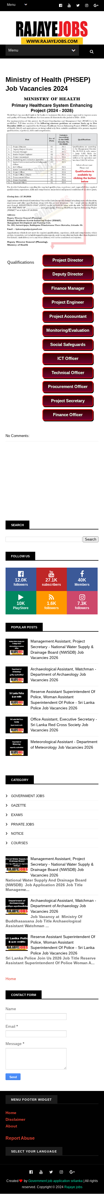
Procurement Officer (68, 386)
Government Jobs (27, 796)
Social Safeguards (67, 344)
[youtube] (69, 5)
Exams (17, 815)
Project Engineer (68, 302)
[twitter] (78, 5)
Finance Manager (68, 288)
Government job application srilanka (55, 1181)
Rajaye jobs (73, 1187)
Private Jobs (22, 824)
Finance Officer (68, 414)
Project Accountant (68, 316)
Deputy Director (67, 274)
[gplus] (96, 5)
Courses (19, 843)
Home (11, 978)
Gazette (18, 805)
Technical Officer (68, 372)
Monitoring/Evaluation (67, 330)
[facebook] (60, 5)
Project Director (67, 260)
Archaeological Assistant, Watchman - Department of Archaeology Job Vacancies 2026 (63, 674)
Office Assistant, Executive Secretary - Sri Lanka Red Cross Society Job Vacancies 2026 (64, 724)
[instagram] (86, 5)
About (11, 1126)
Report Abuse (20, 1138)
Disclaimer (15, 1119)
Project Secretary (68, 400)
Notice (17, 834)
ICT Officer (67, 358)
